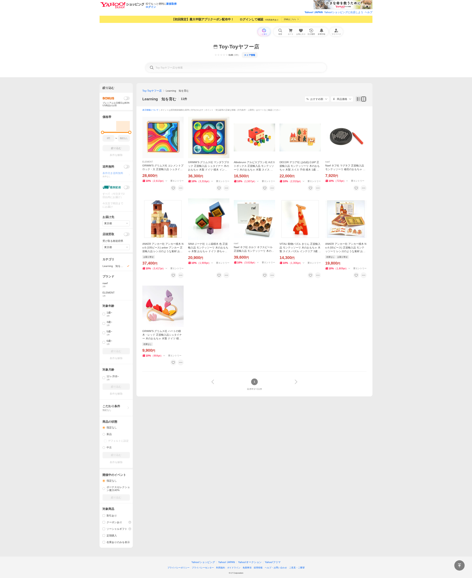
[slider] (102, 132)
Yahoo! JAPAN (314, 12)
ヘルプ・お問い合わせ (276, 567)
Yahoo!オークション (250, 562)
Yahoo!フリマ (273, 562)
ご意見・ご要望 (297, 567)
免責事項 (247, 567)
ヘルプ (368, 12)
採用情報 (258, 567)
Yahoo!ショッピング (203, 562)
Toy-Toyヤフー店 (152, 90)
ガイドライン (233, 567)
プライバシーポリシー (178, 567)
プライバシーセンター (203, 567)
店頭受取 (108, 234)
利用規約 (220, 567)
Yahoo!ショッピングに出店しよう (343, 12)
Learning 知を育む (159, 99)
